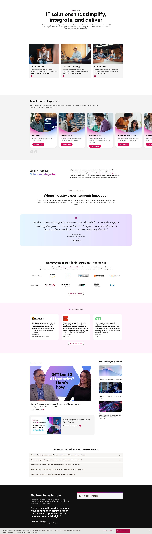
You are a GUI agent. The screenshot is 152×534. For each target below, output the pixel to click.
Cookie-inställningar (109, 531)
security (111, 174)
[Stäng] (149, 531)
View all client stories (76, 343)
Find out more (38, 144)
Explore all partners (76, 293)
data (90, 174)
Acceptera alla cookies (123, 531)
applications (101, 174)
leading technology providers (70, 267)
